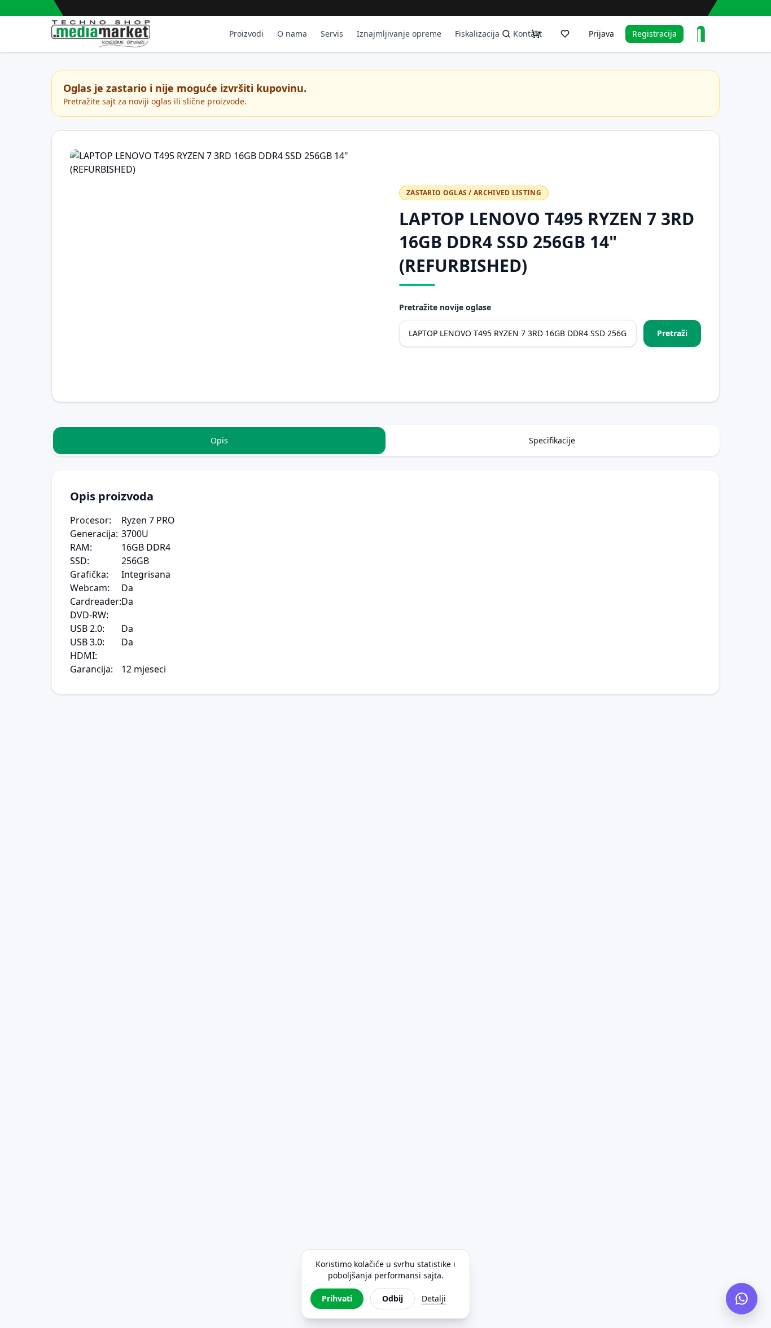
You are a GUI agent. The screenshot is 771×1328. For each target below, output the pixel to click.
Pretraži (672, 333)
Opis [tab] (219, 440)
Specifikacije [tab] (552, 440)
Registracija (654, 33)
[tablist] (385, 440)
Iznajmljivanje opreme (399, 33)
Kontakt (527, 33)
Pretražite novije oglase (445, 307)
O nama (292, 33)
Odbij (392, 1298)
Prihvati (337, 1298)
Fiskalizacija (477, 33)
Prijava (601, 33)
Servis (332, 33)
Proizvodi (246, 33)
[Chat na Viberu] (741, 1298)
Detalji (434, 1298)
